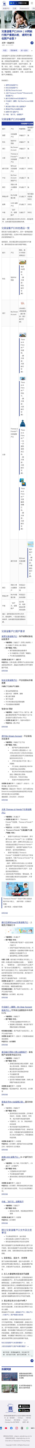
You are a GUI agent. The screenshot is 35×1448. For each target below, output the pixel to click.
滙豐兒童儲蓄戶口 (12, 85)
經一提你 (24, 50)
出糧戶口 (6, 1315)
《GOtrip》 (20, 1418)
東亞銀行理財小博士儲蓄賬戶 (16, 106)
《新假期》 (12, 1418)
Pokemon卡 (24, 8)
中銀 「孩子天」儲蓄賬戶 (14, 114)
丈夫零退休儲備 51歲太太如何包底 (25, 1387)
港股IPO (6, 8)
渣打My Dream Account (14, 90)
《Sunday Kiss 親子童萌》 (12, 1422)
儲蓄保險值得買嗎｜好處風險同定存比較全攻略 (26, 1376)
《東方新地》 (17, 1420)
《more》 (25, 1420)
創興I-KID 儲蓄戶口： (11, 1157)
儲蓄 (3, 45)
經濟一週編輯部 (8, 43)
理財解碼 (13, 50)
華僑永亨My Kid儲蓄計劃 (14, 109)
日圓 (14, 8)
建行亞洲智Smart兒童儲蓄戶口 (16, 98)
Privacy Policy (25, 1440)
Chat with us (9, 1440)
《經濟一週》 (25, 1422)
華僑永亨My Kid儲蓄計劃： (13, 1102)
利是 (5, 50)
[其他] (32, 43)
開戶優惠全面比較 (17, 1315)
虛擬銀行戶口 (20, 1312)
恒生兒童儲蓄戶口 (12, 88)
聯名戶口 (29, 1312)
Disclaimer (17, 1440)
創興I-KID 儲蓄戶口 (12, 112)
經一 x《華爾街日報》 (20, 3)
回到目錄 (5, 671)
